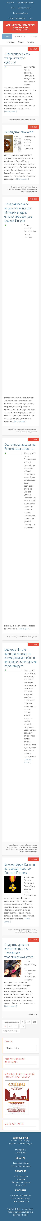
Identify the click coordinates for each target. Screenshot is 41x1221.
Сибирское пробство (31, 852)
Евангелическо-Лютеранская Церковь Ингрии (20, 26)
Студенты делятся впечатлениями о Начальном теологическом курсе (18, 951)
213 (4, 1026)
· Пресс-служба (20, 1185)
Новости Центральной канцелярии (27, 637)
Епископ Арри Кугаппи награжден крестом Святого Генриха (19, 868)
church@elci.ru (20, 1150)
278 (23, 1026)
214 (10, 1026)
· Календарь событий (20, 1163)
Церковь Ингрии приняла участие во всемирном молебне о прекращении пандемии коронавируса (20, 657)
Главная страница (21, 187)
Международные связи (29, 429)
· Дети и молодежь (20, 1176)
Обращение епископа (18, 132)
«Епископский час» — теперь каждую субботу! (18, 58)
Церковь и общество (31, 191)
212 (34, 1022)
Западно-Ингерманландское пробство (17, 847)
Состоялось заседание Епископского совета (19, 446)
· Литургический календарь (20, 1166)
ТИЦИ (35, 1014)
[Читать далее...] (10, 111)
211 (29, 1022)
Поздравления (32, 432)
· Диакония (20, 1179)
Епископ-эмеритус (31, 119)
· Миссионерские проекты (20, 1182)
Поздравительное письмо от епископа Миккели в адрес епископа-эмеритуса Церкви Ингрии (18, 212)
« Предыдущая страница (11, 1022)
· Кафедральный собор (20, 1201)
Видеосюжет (16, 119)
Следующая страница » (10, 1031)
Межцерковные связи (21, 432)
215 (16, 1026)
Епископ (23, 119)
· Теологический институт (20, 1198)
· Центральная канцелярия (20, 1195)
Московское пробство (17, 849)
